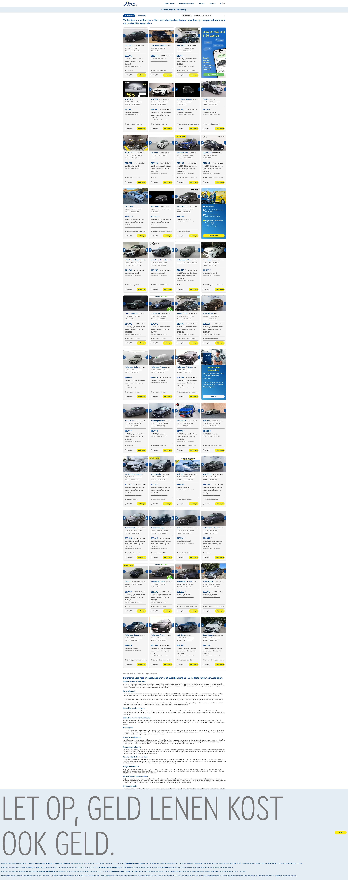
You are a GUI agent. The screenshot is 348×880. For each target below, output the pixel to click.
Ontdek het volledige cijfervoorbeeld (133, 66)
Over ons (212, 3)
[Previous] (124, 35)
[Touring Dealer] (131, 3)
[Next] (146, 35)
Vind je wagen (169, 3)
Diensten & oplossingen (186, 3)
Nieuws (201, 3)
